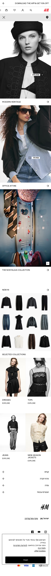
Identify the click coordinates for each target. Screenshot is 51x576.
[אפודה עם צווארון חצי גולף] (19, 341)
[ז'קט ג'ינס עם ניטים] (32, 303)
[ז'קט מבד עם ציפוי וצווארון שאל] (32, 322)
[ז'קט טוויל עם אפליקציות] (6, 303)
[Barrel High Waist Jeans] (44, 322)
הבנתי (25, 560)
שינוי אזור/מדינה (31, 518)
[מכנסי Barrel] (19, 303)
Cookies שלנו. (40, 551)
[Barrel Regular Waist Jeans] (6, 322)
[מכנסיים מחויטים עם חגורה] (44, 303)
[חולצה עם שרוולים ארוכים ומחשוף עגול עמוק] (6, 341)
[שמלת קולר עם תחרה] (19, 322)
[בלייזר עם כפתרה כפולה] (44, 341)
